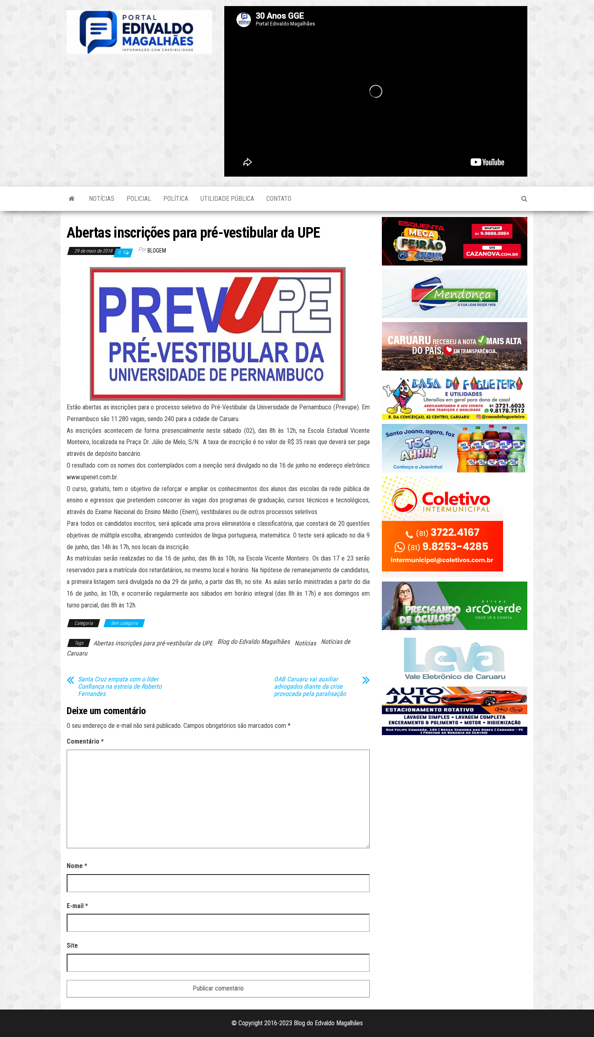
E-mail (77, 906)
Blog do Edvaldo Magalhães (253, 641)
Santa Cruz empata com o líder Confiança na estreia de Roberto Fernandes (120, 687)
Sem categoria (124, 623)
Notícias (101, 198)
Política (175, 198)
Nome (77, 866)
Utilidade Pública (227, 198)
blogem (156, 250)
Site (72, 945)
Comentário (85, 741)
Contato (278, 198)
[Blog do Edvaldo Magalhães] (72, 199)
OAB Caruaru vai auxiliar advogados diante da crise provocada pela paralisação (310, 687)
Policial (138, 198)
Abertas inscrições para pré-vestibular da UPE (153, 643)
